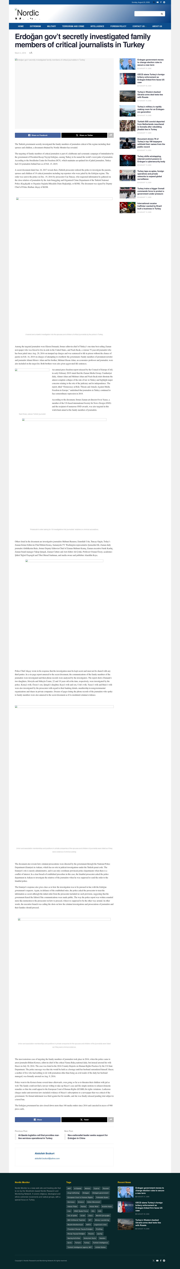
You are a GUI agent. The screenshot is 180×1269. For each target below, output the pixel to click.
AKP (69, 1188)
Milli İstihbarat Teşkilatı (76, 1220)
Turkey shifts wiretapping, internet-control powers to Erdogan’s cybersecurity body (151, 159)
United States (100, 1247)
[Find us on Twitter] (154, 2)
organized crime (100, 1224)
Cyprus (96, 1188)
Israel (83, 1215)
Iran (69, 1211)
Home (21, 26)
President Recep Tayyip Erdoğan (80, 1229)
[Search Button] (162, 13)
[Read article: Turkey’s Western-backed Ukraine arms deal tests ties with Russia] (127, 96)
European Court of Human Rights (80, 1197)
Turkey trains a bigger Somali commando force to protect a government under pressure (150, 191)
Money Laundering (102, 1220)
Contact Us (139, 26)
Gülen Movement (93, 1202)
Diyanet (106, 1188)
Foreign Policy (118, 26)
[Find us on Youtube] (158, 2)
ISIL (93, 1211)
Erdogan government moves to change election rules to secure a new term (150, 62)
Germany (71, 1202)
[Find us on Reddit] (164, 2)
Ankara (87, 1188)
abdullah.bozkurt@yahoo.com (47, 1158)
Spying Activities (74, 1238)
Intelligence (97, 26)
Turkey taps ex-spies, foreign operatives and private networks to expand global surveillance (150, 175)
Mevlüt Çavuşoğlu (103, 1215)
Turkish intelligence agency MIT (80, 1247)
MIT (90, 1220)
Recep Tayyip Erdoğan (76, 1234)
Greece (81, 1202)
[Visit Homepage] (30, 13)
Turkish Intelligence (100, 1242)
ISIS (99, 1211)
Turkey (86, 1242)
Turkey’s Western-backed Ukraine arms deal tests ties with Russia (150, 94)
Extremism (35, 26)
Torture (78, 1242)
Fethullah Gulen (102, 1197)
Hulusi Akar (94, 1206)
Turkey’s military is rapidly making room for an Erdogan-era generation (151, 109)
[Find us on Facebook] (160, 2)
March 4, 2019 (20, 53)
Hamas (83, 1206)
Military (51, 26)
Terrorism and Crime (73, 26)
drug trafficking (73, 1193)
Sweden (102, 1238)
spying (99, 1234)
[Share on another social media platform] (111, 135)
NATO (88, 1224)
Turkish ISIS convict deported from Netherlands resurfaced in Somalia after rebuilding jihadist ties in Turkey (151, 125)
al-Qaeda (77, 1188)
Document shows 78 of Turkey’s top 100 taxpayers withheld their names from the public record (151, 142)
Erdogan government (100, 1193)
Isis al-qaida (72, 1215)
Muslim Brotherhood (75, 1224)
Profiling (99, 1229)
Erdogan (86, 1193)
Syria (70, 1242)
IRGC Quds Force (81, 1211)
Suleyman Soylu (90, 1238)
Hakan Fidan (72, 1206)
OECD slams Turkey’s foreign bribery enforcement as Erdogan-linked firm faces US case (151, 78)
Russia (91, 1234)
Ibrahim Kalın (107, 1206)
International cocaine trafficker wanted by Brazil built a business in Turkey (149, 206)
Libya (90, 1215)
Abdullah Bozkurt (44, 1153)
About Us (157, 26)
